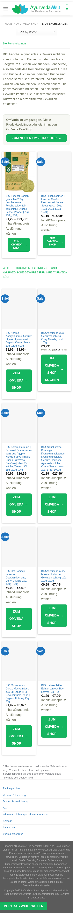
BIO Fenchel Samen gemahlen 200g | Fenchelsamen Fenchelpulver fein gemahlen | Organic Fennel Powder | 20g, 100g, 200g (17, 205)
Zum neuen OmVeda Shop (36, 138)
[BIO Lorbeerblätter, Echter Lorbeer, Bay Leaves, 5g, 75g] (54, 661)
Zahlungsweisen (12, 788)
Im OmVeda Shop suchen (54, 369)
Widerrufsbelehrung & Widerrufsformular (25, 814)
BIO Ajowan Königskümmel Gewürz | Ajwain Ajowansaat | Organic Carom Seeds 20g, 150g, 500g (19, 339)
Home (8, 23)
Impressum (9, 827)
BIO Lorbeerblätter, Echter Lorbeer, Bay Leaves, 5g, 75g (52, 688)
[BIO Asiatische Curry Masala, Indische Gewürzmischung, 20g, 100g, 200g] (54, 547)
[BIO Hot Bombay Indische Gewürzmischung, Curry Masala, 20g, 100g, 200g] (19, 547)
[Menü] (6, 8)
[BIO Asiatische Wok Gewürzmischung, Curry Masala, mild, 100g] (54, 309)
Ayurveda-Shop (27, 23)
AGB (5, 807)
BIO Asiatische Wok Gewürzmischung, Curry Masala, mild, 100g (52, 337)
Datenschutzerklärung (15, 801)
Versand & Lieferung (14, 795)
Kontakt (7, 820)
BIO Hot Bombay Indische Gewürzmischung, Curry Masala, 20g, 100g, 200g (16, 577)
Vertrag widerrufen (13, 833)
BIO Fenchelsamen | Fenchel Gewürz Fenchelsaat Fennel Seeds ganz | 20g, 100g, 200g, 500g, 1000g (52, 203)
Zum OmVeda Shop (19, 244)
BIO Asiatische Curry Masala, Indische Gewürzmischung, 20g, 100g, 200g (54, 576)
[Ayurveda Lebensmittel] (36, 9)
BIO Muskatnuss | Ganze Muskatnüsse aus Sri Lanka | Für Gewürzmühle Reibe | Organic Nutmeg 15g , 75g (18, 693)
